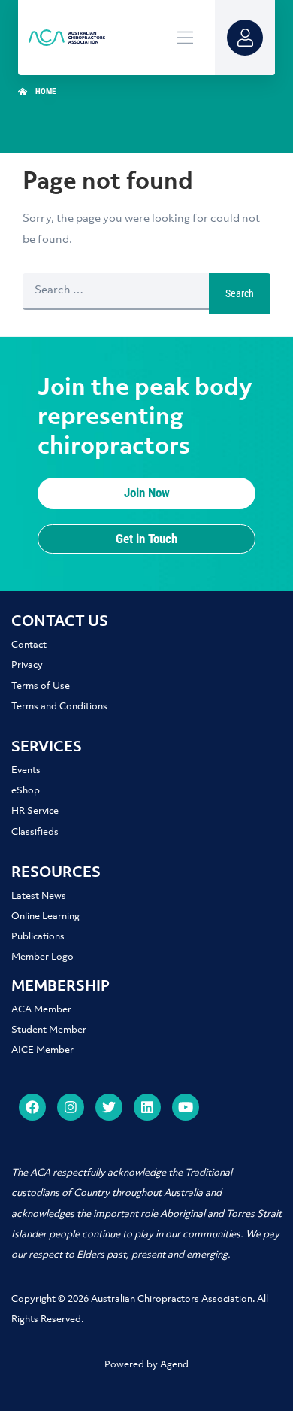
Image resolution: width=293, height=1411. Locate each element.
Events (26, 770)
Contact (29, 645)
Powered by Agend (146, 1365)
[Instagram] (70, 1107)
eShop (25, 791)
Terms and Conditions (59, 707)
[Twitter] (108, 1107)
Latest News (38, 896)
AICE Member (42, 1050)
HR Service (35, 811)
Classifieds (35, 832)
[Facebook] (32, 1107)
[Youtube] (185, 1107)
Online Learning (45, 916)
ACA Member (41, 1010)
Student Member (48, 1030)
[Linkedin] (147, 1107)
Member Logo (42, 957)
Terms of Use (40, 686)
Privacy (27, 665)
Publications (38, 937)
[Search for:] (116, 293)
